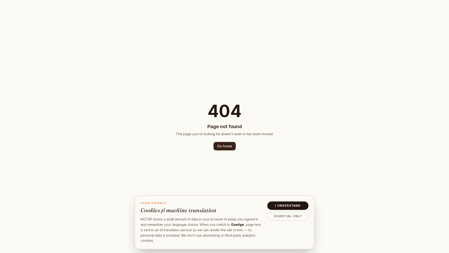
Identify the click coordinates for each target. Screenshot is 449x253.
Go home (224, 146)
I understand (288, 205)
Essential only (288, 216)
